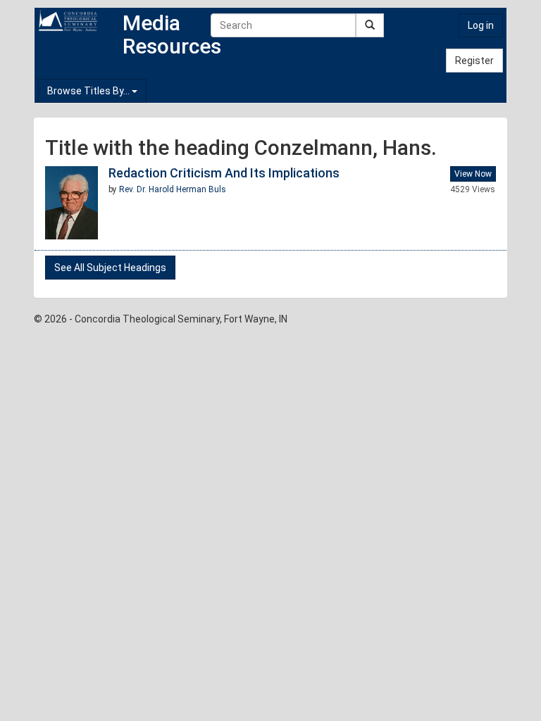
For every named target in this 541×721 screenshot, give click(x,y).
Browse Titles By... (89, 90)
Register (474, 60)
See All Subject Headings (110, 267)
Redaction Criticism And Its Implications (224, 172)
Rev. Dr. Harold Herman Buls (172, 189)
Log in (481, 25)
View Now (473, 174)
